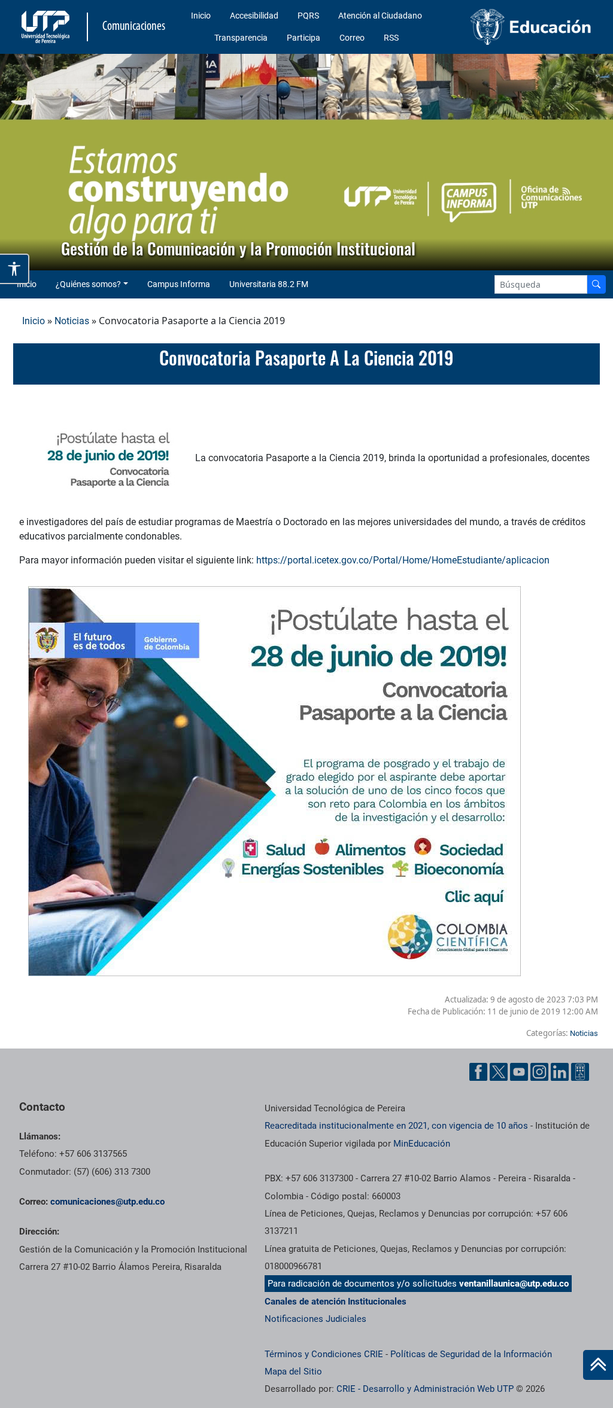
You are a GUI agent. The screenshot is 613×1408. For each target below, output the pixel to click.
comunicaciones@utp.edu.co (107, 1201)
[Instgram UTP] (539, 1072)
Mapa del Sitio (293, 1371)
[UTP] (47, 27)
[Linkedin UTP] (560, 1072)
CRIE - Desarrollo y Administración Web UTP (425, 1388)
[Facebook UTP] (478, 1072)
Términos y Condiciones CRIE (324, 1354)
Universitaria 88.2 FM (268, 284)
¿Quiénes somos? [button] (88, 284)
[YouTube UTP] (519, 1072)
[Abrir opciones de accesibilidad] (14, 269)
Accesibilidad (254, 15)
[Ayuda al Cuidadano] (580, 1072)
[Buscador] (596, 284)
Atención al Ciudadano (380, 15)
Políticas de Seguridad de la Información (471, 1354)
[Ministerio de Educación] (531, 27)
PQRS (308, 15)
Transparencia (241, 37)
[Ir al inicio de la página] (598, 1365)
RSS (391, 37)
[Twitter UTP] (499, 1072)
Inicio (201, 15)
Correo (352, 37)
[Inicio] (598, 1365)
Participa (303, 37)
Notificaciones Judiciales (315, 1318)
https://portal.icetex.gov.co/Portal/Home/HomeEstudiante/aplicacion (403, 560)
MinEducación (421, 1143)
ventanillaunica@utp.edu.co (514, 1283)
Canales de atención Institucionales (335, 1301)
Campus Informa (178, 284)
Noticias (71, 321)
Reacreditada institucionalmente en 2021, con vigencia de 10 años (396, 1125)
